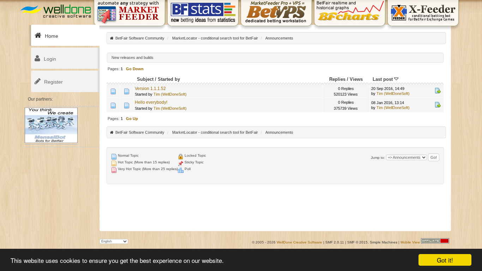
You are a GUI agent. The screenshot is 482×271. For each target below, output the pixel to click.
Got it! (445, 259)
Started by (169, 79)
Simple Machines (383, 242)
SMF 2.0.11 (334, 242)
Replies (337, 79)
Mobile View (410, 242)
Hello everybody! (151, 102)
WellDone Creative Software (299, 242)
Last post (383, 79)
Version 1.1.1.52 (150, 88)
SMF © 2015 (357, 242)
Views (356, 79)
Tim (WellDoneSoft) (170, 94)
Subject (145, 79)
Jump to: (378, 157)
